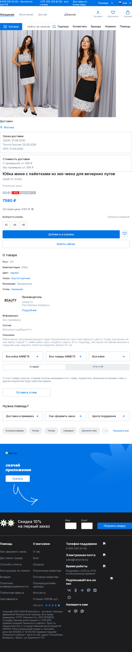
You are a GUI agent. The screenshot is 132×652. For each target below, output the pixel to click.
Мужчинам (26, 14)
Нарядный (17, 289)
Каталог (14, 26)
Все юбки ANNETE (18, 356)
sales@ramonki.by (77, 559)
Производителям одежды (44, 585)
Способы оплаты (11, 564)
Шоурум (38, 564)
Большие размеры (15, 430)
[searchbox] (41, 26)
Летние (35, 430)
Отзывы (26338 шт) (45, 599)
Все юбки (98, 356)
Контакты (39, 592)
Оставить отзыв (26, 392)
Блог (36, 558)
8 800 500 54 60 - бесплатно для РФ (16, 3)
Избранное (113, 16)
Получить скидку (115, 525)
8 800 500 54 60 (76, 548)
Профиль (98, 16)
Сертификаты (9, 599)
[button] (124, 233)
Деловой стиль (89, 430)
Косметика (80, 26)
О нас (36, 551)
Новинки (110, 26)
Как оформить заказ (62, 416)
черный (14, 272)
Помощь (125, 26)
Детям (42, 14)
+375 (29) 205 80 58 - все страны (54, 3)
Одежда (63, 26)
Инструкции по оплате (15, 570)
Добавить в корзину (61, 234)
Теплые (51, 430)
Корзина (128, 16)
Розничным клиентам (47, 570)
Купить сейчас (66, 244)
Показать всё (121, 430)
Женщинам (7, 14)
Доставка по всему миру (80, 3)
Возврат (5, 577)
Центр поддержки (104, 416)
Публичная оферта (12, 592)
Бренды (96, 26)
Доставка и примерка (20, 416)
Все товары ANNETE (62, 356)
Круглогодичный (20, 278)
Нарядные (68, 430)
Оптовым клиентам (45, 577)
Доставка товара (11, 558)
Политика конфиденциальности (14, 585)
